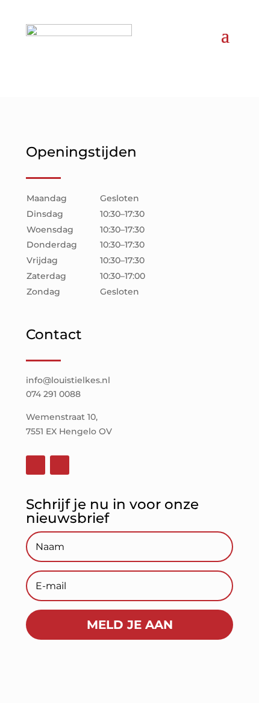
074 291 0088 (53, 394)
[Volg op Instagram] (59, 465)
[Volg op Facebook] (35, 465)
